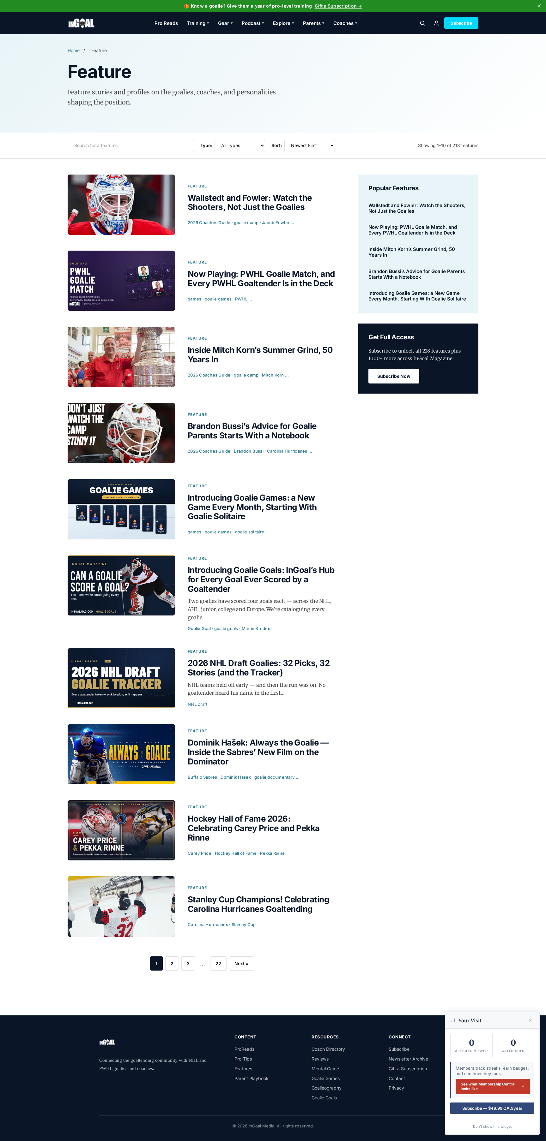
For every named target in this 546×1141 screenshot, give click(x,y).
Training (198, 23)
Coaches (345, 23)
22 (218, 963)
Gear (225, 23)
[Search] (422, 23)
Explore (283, 23)
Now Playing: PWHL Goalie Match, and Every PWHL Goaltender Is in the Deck (412, 230)
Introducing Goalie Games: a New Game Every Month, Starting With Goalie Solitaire (417, 296)
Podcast (253, 23)
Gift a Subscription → (338, 6)
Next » (241, 963)
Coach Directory (328, 1049)
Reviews (320, 1058)
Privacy (396, 1087)
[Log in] (436, 23)
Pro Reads (166, 23)
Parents (314, 23)
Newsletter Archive (408, 1058)
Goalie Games (326, 1078)
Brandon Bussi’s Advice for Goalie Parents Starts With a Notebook (416, 274)
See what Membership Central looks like (488, 1086)
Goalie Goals (324, 1097)
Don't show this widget (492, 1126)
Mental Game (325, 1068)
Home (74, 50)
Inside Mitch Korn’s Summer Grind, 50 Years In (411, 252)
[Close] (530, 1020)
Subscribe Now (393, 376)
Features (243, 1068)
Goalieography (327, 1087)
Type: (206, 145)
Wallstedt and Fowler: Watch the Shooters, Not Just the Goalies (417, 208)
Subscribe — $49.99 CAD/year (492, 1108)
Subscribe (461, 23)
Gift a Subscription (408, 1068)
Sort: (276, 145)
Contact (397, 1078)
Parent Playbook (251, 1078)
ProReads (244, 1049)
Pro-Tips (243, 1058)
